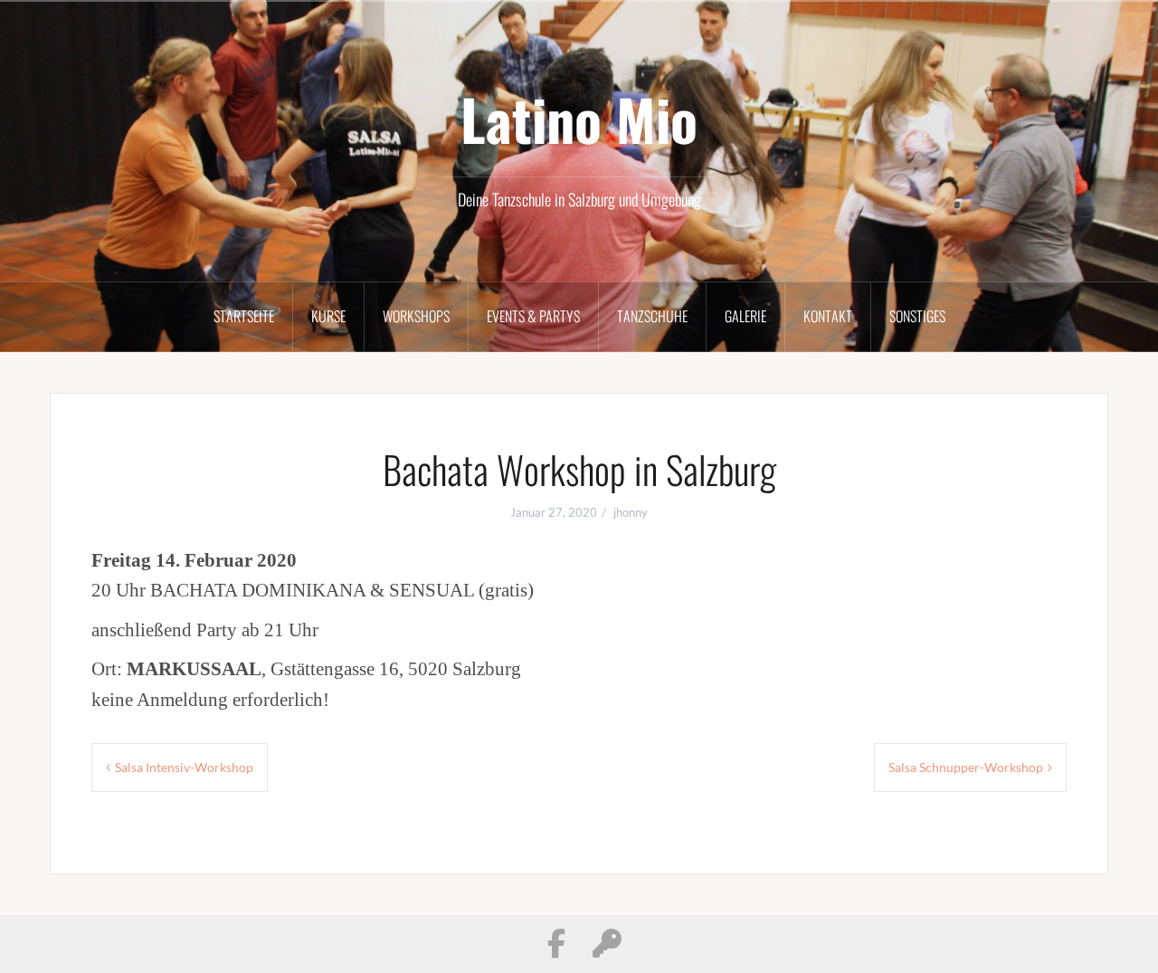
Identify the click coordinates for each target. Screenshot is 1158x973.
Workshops (416, 316)
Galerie (745, 316)
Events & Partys (533, 316)
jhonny (630, 512)
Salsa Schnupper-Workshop (965, 767)
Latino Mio (579, 118)
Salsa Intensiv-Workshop (184, 767)
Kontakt (827, 316)
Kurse (328, 316)
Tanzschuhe (652, 316)
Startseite (244, 316)
